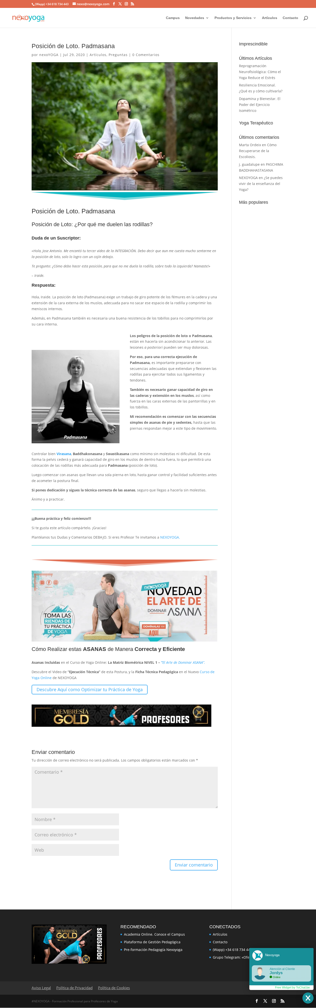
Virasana (64, 453)
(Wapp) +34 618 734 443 (232, 949)
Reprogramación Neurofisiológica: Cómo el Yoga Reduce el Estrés (260, 71)
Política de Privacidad (74, 987)
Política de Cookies (114, 987)
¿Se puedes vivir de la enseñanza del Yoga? (261, 183)
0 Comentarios (145, 54)
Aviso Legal (41, 987)
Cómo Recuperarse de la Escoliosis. (257, 150)
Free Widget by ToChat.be (292, 987)
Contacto (290, 18)
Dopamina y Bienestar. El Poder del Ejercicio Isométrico (259, 104)
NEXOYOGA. (170, 537)
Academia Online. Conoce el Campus (154, 934)
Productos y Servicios (233, 18)
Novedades (194, 18)
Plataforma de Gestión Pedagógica (152, 942)
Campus (173, 18)
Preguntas (118, 54)
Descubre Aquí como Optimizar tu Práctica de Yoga (90, 689)
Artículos (269, 18)
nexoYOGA (49, 54)
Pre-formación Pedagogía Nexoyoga (153, 949)
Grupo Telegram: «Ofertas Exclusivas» (244, 957)
